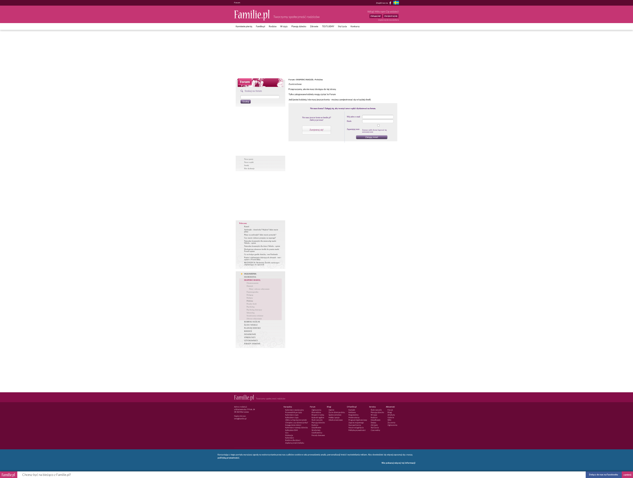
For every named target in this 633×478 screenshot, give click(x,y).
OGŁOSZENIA (250, 274)
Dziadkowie (316, 427)
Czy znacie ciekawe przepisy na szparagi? (260, 238)
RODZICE (248, 331)
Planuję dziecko (298, 26)
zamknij (627, 474)
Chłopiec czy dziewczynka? (296, 422)
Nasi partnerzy (354, 425)
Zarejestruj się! (317, 130)
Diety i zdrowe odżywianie (259, 289)
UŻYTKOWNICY (251, 341)
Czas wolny (375, 430)
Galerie (391, 417)
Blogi (390, 412)
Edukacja (289, 435)
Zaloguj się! (375, 16)
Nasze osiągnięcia (356, 427)
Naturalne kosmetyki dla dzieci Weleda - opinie (262, 246)
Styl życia (342, 26)
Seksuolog (251, 313)
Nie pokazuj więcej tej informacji (398, 463)
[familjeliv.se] (396, 3)
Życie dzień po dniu (337, 412)
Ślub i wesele (317, 420)
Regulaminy (353, 415)
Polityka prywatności (357, 430)
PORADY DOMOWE (252, 344)
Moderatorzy (354, 417)
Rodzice (272, 26)
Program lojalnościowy (357, 420)
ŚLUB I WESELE (251, 325)
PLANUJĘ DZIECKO (252, 328)
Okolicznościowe (336, 420)
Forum (291, 79)
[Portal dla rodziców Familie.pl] (252, 19)
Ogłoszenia (316, 410)
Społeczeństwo (335, 415)
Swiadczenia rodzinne (255, 316)
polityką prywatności (228, 457)
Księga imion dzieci (293, 425)
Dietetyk (250, 286)
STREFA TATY (250, 337)
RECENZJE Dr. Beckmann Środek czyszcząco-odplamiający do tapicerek (262, 264)
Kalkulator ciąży (292, 417)
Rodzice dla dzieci (292, 440)
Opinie (331, 410)
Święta (373, 422)
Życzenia (391, 422)
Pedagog (250, 295)
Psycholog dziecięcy (254, 310)
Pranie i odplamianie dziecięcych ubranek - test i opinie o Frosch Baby (262, 258)
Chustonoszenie (252, 283)
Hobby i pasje (334, 417)
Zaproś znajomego (356, 422)
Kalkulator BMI (291, 430)
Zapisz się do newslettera (388, 20)
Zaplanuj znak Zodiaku (294, 443)
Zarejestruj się (390, 16)
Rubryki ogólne (318, 417)
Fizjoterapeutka (252, 292)
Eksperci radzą (318, 415)
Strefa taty (316, 430)
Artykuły (391, 415)
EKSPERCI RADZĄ (252, 280)
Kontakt (351, 410)
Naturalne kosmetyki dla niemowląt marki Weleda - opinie (260, 242)
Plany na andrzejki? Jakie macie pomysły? (260, 235)
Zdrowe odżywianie (254, 319)
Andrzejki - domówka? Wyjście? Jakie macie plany (261, 231)
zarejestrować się (347, 99)
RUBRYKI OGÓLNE (252, 322)
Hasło (349, 121)
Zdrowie (314, 26)
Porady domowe (318, 435)
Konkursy (355, 26)
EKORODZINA (250, 277)
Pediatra (250, 298)
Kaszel (246, 226)
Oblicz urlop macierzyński (296, 420)
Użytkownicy (317, 433)
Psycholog (251, 307)
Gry (286, 433)
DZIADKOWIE (250, 334)
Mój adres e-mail (353, 117)
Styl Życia (375, 427)
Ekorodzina (316, 412)
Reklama (352, 412)
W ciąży (284, 26)
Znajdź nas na (382, 2)
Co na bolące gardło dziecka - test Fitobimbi (261, 254)
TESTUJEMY (328, 26)
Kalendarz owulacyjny (294, 410)
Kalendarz (289, 438)
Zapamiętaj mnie (353, 129)
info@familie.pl (240, 419)
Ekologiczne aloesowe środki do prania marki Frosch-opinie (261, 250)
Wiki (389, 420)
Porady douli (251, 304)
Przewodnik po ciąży (293, 412)
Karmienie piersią (244, 26)
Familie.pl (260, 26)
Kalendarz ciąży (292, 415)
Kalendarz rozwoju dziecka (296, 427)
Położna (250, 301)
